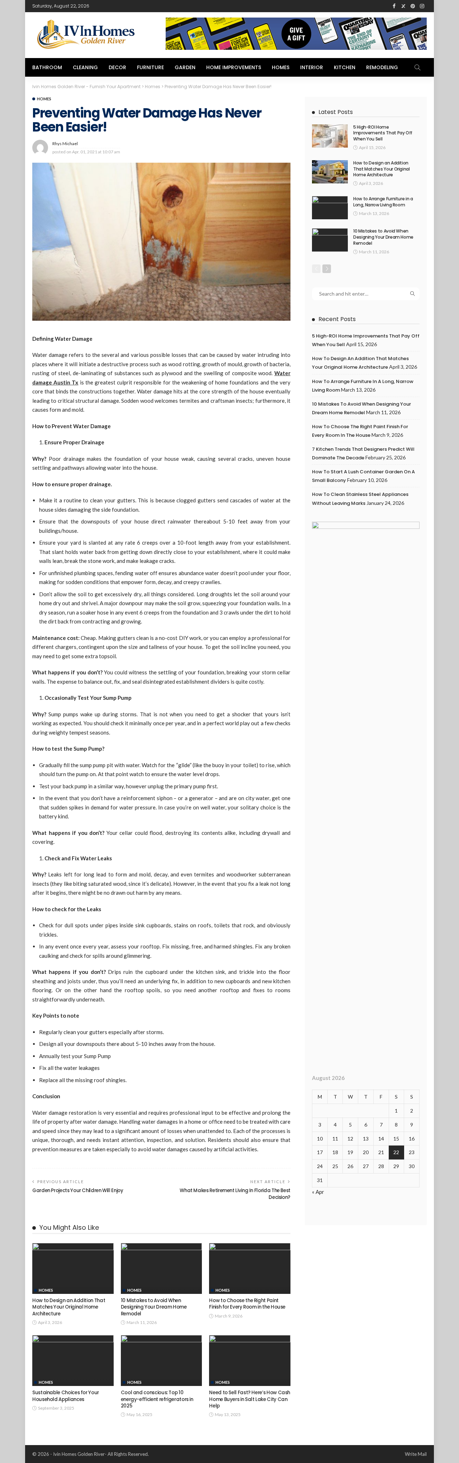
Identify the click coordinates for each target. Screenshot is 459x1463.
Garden (185, 67)
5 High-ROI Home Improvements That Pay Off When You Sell (382, 133)
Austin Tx (65, 382)
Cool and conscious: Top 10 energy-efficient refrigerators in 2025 (157, 1399)
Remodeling (382, 67)
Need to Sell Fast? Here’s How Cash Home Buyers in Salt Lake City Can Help (249, 1399)
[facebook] (394, 6)
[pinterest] (412, 6)
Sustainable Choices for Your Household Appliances (65, 1395)
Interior (311, 67)
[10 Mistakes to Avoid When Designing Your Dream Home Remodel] (161, 1268)
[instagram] (422, 6)
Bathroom (47, 67)
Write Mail (416, 1454)
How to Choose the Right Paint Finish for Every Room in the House (247, 1303)
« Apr (318, 1192)
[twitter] (403, 6)
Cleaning (85, 67)
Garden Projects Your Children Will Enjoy (77, 1190)
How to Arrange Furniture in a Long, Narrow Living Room (383, 202)
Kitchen (344, 67)
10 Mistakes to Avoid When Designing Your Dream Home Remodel (154, 1307)
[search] (417, 67)
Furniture (150, 67)
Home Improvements (233, 67)
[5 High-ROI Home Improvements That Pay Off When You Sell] (330, 136)
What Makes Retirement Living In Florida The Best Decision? (235, 1193)
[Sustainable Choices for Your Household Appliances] (73, 1360)
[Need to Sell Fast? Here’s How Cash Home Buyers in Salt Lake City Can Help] (249, 1360)
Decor (117, 67)
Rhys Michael (65, 143)
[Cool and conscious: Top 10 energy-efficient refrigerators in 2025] (161, 1360)
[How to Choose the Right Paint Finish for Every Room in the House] (249, 1268)
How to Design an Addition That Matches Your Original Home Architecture (68, 1307)
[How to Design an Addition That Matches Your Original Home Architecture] (73, 1268)
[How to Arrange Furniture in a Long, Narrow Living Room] (330, 207)
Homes (280, 67)
